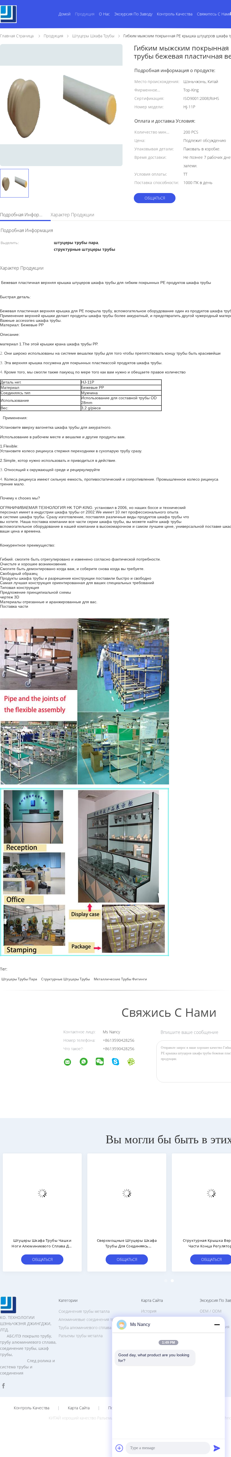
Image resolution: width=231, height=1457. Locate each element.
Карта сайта (79, 1408)
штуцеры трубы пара (19, 979)
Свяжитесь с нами (214, 14)
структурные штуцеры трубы (65, 979)
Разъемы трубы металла (81, 1335)
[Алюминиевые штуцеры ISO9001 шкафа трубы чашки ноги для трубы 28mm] (126, 1192)
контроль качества (31, 1408)
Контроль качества (174, 14)
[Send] (216, 1448)
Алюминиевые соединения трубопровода (97, 1319)
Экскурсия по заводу (133, 14)
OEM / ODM (210, 1311)
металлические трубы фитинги (120, 979)
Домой (64, 14)
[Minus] (217, 1324)
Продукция (84, 14)
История (148, 1311)
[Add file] (119, 1448)
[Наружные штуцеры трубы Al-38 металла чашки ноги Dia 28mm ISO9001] (42, 1192)
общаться (155, 198)
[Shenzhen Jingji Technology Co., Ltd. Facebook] (3, 1386)
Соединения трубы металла (84, 1311)
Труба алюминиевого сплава (85, 1327)
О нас (104, 14)
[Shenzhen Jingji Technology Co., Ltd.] (71, 1063)
